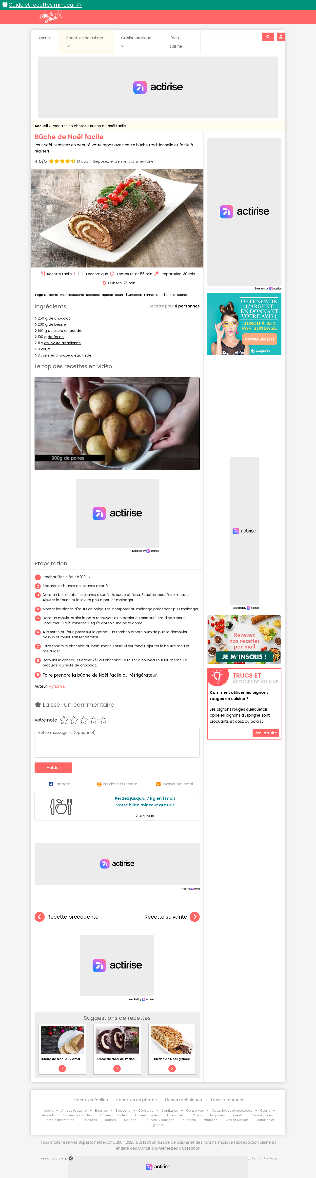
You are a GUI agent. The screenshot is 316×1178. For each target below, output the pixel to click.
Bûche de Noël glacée (172, 1059)
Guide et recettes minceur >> (45, 4)
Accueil (44, 37)
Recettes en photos (69, 125)
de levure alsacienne (62, 343)
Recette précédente (73, 916)
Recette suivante (165, 916)
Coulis (265, 1110)
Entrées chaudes (113, 1115)
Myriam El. (57, 686)
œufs (46, 349)
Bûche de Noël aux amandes (64, 1059)
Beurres (101, 1110)
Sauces (130, 1120)
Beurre (120, 295)
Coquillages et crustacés (232, 1110)
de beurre (57, 324)
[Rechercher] (268, 37)
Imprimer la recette (120, 783)
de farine (56, 336)
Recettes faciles (91, 1100)
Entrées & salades (77, 1115)
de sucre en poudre (65, 330)
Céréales (145, 1110)
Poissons (90, 1120)
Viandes (210, 1120)
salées (110, 1120)
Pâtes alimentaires (59, 1120)
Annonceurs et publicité (60, 1158)
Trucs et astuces (227, 1100)
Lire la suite (266, 733)
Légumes (217, 1115)
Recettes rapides (99, 295)
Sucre (170, 295)
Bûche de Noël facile (108, 125)
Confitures (169, 1110)
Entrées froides (147, 1115)
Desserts (51, 295)
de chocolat (59, 318)
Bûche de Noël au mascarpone (121, 1059)
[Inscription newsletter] (244, 639)
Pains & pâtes (262, 1115)
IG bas (197, 1115)
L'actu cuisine (176, 42)
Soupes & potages (159, 1120)
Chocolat (135, 295)
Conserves (195, 1110)
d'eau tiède (81, 355)
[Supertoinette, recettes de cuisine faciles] (51, 16)
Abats (48, 1110)
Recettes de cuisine (84, 37)
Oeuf (159, 295)
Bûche (182, 295)
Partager (62, 783)
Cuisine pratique (136, 37)
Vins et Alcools (237, 1120)
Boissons (123, 1110)
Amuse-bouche (74, 1110)
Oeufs (238, 1115)
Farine (149, 295)
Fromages (175, 1115)
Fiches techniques (183, 1100)
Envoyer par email (178, 783)
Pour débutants (72, 295)
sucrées (189, 1120)
